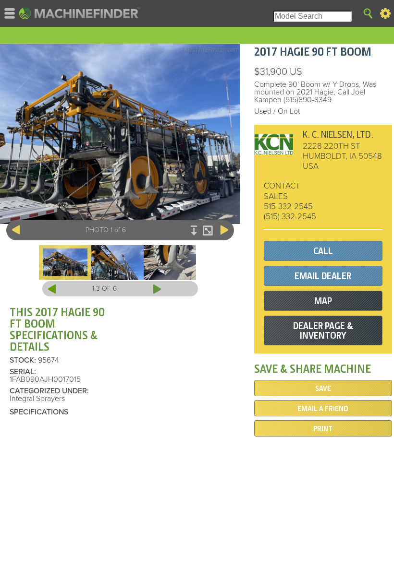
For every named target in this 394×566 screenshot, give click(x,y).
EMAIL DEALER (323, 276)
